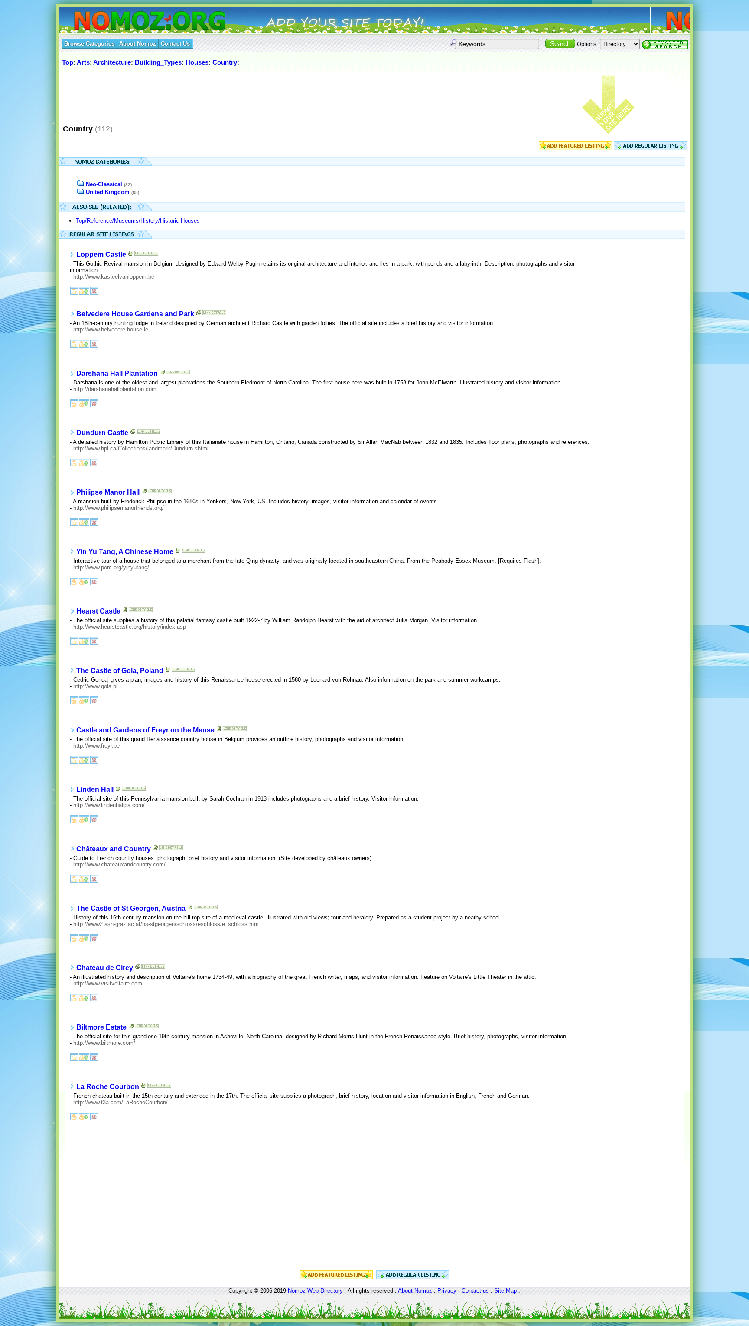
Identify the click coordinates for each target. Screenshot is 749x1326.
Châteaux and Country (113, 849)
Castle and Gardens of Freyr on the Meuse (145, 730)
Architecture (112, 62)
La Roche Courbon (107, 1086)
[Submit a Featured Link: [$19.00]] (575, 148)
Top (67, 62)
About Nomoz (415, 1290)
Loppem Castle (101, 254)
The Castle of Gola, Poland (119, 670)
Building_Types (158, 62)
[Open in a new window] (131, 255)
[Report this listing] (94, 290)
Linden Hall (95, 789)
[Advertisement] (218, 95)
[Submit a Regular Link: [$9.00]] (650, 148)
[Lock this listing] (74, 290)
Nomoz (297, 1290)
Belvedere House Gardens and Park (135, 314)
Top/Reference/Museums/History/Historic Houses (138, 220)
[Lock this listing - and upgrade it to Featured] (84, 290)
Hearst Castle (98, 611)
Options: (587, 44)
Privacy (446, 1290)
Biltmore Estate (101, 1027)
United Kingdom (108, 192)
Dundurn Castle (102, 433)
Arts (83, 62)
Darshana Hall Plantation (117, 373)
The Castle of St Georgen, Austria (131, 908)
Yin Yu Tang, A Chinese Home (124, 551)
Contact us (475, 1290)
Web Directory (325, 1290)
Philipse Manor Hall (108, 492)
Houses (197, 62)
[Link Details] (146, 255)
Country (224, 62)
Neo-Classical (104, 184)
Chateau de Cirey (104, 968)
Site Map (505, 1290)
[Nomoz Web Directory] (134, 21)
